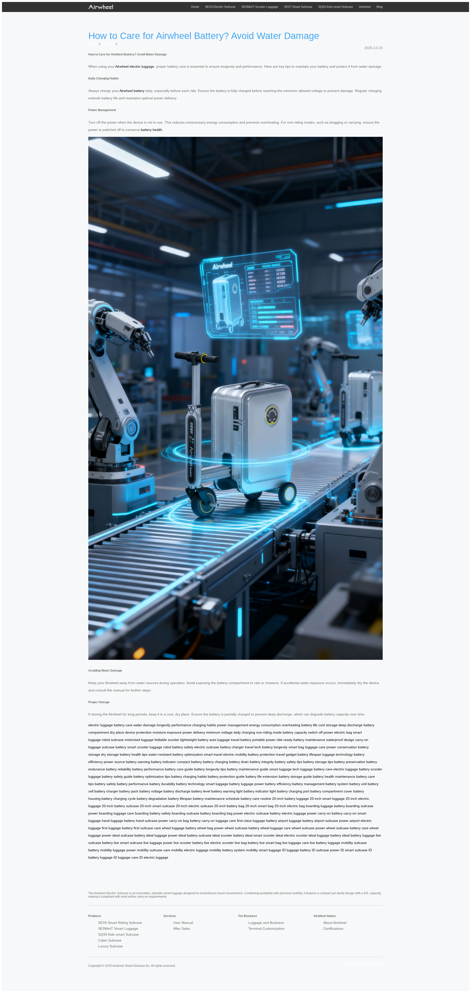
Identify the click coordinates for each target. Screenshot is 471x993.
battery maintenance (309, 740)
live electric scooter (219, 843)
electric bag (343, 732)
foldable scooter (167, 740)
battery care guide (179, 769)
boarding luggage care (116, 813)
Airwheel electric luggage (134, 66)
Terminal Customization (266, 928)
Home (195, 7)
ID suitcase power (326, 850)
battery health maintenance (334, 776)
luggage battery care (316, 769)
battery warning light (227, 791)
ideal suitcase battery (128, 835)
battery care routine (256, 799)
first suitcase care (147, 828)
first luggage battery (117, 828)
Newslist (108, 44)
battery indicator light (260, 791)
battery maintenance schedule (216, 799)
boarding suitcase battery (191, 813)
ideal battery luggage (358, 835)
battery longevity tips (210, 769)
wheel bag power (210, 828)
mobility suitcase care (153, 850)
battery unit (358, 784)
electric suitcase (206, 747)
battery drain (239, 762)
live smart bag (270, 843)
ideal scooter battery (228, 835)
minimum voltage (219, 732)
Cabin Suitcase (109, 940)
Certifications (333, 928)
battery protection (261, 754)
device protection (138, 732)
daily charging (244, 732)
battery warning (138, 762)
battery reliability (118, 769)
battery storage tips (318, 762)
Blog (380, 7)
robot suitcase (113, 740)
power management (232, 725)
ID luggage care (126, 857)
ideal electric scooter (292, 835)
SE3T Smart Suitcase (298, 7)
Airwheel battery (131, 91)
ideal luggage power (162, 835)
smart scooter (138, 747)
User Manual (183, 923)
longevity (163, 725)
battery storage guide (295, 776)
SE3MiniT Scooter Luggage (259, 7)
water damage (144, 725)
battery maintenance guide (247, 769)
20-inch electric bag (290, 806)
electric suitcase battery (262, 813)
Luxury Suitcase (110, 946)
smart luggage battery (223, 784)
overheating (291, 725)
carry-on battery (330, 813)
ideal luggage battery (325, 835)
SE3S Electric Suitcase (220, 7)
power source (114, 762)
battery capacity (295, 732)
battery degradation (152, 799)
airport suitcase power (331, 821)
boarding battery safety (153, 813)
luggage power (252, 784)
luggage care (315, 747)
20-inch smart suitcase (157, 806)
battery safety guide (117, 776)
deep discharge (351, 725)
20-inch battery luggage (290, 799)
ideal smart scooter (260, 835)
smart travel (213, 754)
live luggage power (158, 843)
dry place (117, 732)
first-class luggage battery (257, 821)
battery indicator (163, 762)
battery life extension (262, 776)
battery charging (215, 762)
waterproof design (340, 740)
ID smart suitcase (353, 850)
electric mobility (235, 754)
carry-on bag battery (185, 821)
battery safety (182, 747)
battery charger (232, 747)
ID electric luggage (153, 857)
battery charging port (293, 791)
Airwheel (365, 7)
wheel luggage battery (179, 828)
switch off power (320, 732)
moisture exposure (167, 732)
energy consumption (265, 725)
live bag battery (247, 843)
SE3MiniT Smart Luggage (118, 928)
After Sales (181, 928)
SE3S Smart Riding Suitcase (120, 923)
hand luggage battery (118, 821)
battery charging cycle (119, 799)
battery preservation (349, 762)
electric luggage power (299, 813)
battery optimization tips (151, 776)
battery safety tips (288, 762)
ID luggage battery (296, 850)
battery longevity (275, 747)
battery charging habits (189, 776)
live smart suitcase (128, 843)
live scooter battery (188, 843)
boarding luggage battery (325, 806)
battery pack (128, 791)
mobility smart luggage (263, 850)
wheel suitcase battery (242, 828)
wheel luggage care (275, 828)
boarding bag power (227, 813)
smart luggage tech (284, 769)
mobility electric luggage (190, 850)
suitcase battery (114, 747)
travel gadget (286, 754)
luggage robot (160, 747)
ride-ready (284, 740)
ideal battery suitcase (195, 835)
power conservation (342, 747)
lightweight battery (194, 740)
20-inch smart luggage (327, 799)
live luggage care (295, 843)
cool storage (328, 725)
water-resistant (159, 754)
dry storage (110, 754)
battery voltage (150, 791)
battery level (200, 791)
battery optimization (187, 754)
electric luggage (100, 725)
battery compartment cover (331, 791)
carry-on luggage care (219, 821)
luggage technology (337, 754)
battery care (123, 725)
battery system (337, 784)
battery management (308, 784)
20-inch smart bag (259, 806)
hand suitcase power (152, 821)
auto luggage (219, 740)
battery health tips (133, 754)
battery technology (190, 784)
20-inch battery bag (229, 806)
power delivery (194, 732)
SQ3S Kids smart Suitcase (335, 7)
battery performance (148, 769)
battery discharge (176, 791)
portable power (263, 740)
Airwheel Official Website (363, 963)
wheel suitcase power (308, 828)
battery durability (162, 784)
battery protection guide (226, 776)
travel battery (241, 740)
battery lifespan (309, 754)
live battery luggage (325, 843)
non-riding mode (269, 732)
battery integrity (262, 762)
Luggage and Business (266, 923)
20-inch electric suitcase (194, 806)
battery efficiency (278, 784)
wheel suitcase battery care (347, 828)
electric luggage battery (351, 769)
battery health (151, 130)
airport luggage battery (295, 821)
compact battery (189, 762)
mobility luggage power (118, 850)
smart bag (296, 747)
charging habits (204, 725)
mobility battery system (227, 850)
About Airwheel (334, 923)
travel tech (253, 747)
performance (181, 725)
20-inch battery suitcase (120, 806)
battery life (309, 725)
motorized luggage (139, 740)
